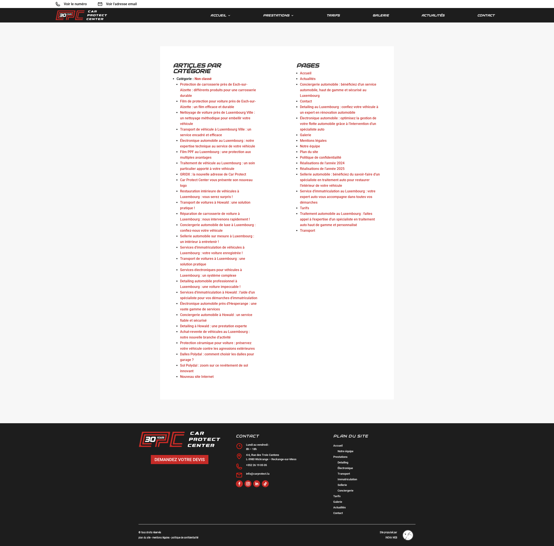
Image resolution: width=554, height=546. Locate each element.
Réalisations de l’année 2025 (322, 169)
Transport (307, 230)
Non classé (203, 79)
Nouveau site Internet (197, 377)
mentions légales (161, 537)
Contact (486, 15)
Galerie (381, 15)
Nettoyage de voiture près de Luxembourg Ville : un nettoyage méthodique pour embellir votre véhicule (217, 118)
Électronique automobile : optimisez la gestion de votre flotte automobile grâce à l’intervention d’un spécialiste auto (338, 123)
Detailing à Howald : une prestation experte (213, 326)
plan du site (144, 537)
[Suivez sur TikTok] (265, 483)
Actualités (433, 15)
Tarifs (333, 15)
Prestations (276, 15)
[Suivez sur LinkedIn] (256, 483)
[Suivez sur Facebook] (239, 483)
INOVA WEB (391, 537)
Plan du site (309, 152)
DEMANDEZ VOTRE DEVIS (180, 459)
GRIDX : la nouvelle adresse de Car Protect (213, 174)
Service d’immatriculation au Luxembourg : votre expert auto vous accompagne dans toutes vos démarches (337, 196)
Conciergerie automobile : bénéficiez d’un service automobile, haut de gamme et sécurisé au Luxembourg (338, 90)
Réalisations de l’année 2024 (322, 163)
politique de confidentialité (184, 537)
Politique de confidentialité (320, 157)
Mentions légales (313, 141)
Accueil (218, 15)
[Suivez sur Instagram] (248, 483)
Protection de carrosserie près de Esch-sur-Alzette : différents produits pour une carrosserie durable (218, 90)
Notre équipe (310, 146)
